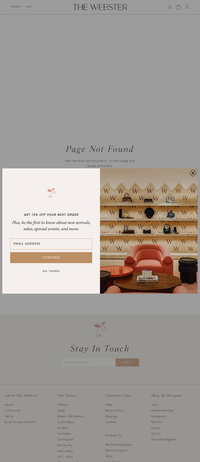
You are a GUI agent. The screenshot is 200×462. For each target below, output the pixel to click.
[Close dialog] (193, 173)
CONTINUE (51, 257)
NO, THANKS (51, 271)
